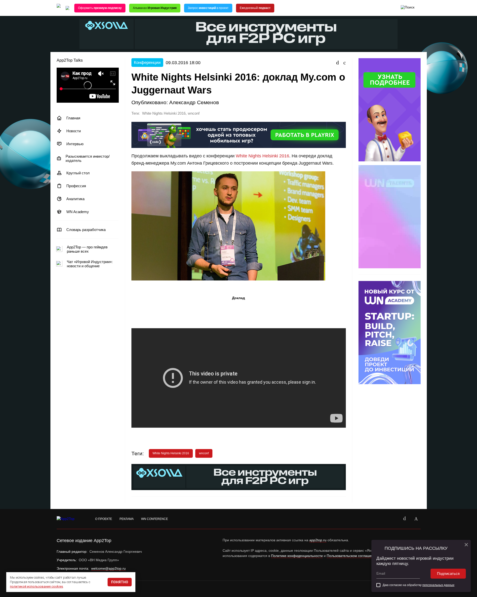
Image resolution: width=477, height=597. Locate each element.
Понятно (119, 582)
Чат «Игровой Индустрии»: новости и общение (90, 264)
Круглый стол (78, 173)
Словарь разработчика (86, 230)
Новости (73, 131)
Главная (73, 118)
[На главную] (59, 8)
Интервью (74, 144)
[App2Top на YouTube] (393, 518)
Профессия (76, 186)
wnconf (193, 113)
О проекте (103, 519)
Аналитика (75, 199)
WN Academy (77, 212)
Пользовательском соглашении (352, 556)
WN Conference (154, 519)
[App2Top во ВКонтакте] (404, 518)
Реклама (126, 519)
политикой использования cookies (36, 586)
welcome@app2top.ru (108, 568)
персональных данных (438, 585)
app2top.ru (317, 540)
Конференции (147, 62)
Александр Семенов (194, 102)
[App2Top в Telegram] (416, 518)
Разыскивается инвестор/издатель (88, 158)
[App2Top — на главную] (70, 519)
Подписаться (448, 573)
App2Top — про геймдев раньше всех (87, 249)
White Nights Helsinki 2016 (164, 113)
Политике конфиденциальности (297, 556)
